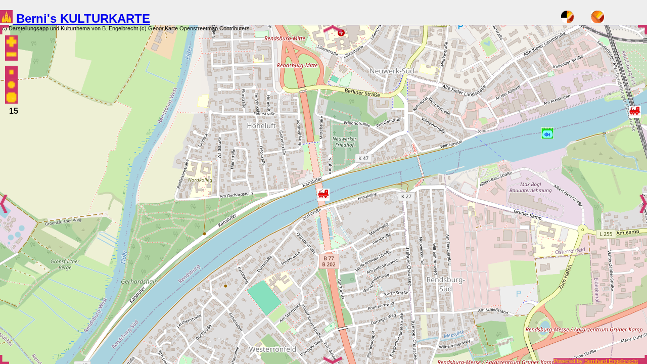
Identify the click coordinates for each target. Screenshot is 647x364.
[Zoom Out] (11, 55)
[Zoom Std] (11, 85)
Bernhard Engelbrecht (615, 361)
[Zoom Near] (11, 98)
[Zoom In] (11, 42)
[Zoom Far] (11, 73)
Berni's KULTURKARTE (81, 18)
